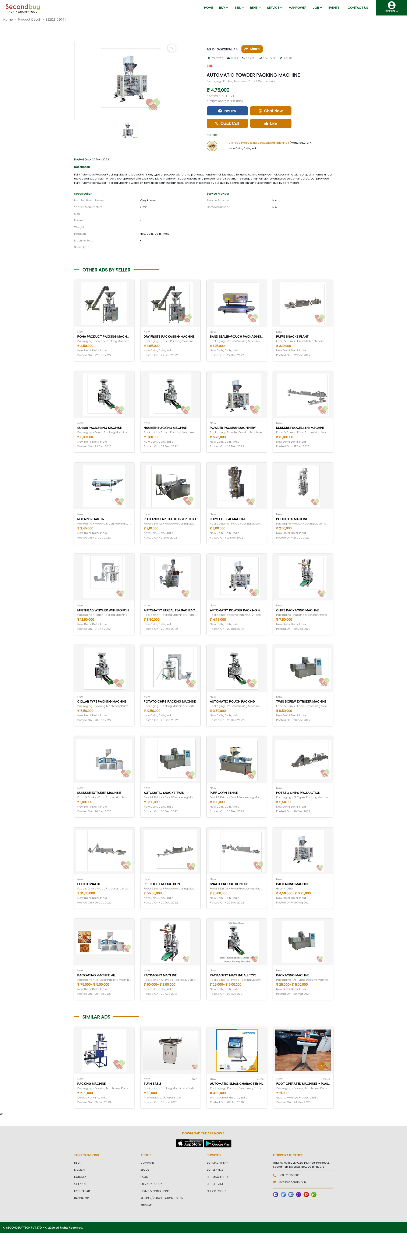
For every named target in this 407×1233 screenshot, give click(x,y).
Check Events (217, 1191)
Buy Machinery (217, 1163)
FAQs (144, 1177)
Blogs (145, 1170)
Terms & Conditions (155, 1191)
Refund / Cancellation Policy (162, 1198)
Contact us (358, 7)
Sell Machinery (217, 1177)
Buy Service (215, 1170)
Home (8, 19)
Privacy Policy (151, 1184)
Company (147, 1163)
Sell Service (215, 1184)
